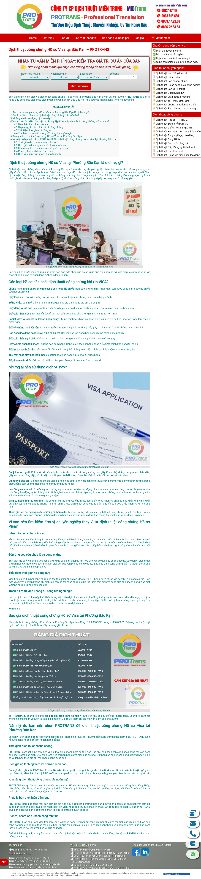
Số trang (114, 73)
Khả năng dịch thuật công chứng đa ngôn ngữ (41, 148)
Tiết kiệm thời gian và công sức (33, 130)
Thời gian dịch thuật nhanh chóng (35, 142)
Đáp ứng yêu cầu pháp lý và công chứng (38, 127)
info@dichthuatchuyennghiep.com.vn (193, 823)
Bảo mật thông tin (85, 37)
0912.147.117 (193, 833)
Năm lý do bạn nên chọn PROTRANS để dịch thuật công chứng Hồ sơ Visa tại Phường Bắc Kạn (63, 139)
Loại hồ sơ (86, 73)
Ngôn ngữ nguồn (30, 73)
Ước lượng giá (79, 86)
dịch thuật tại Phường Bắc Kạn (88, 736)
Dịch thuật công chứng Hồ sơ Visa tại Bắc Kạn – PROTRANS (59, 49)
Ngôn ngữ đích (59, 73)
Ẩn (72, 106)
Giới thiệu (48, 37)
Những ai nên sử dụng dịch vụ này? (31, 118)
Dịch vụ (64, 37)
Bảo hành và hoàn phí (115, 37)
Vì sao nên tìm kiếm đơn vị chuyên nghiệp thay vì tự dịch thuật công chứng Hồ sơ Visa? (59, 121)
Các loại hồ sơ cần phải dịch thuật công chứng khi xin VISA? (44, 115)
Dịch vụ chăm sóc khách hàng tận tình (37, 154)
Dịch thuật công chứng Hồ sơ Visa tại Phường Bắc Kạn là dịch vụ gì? (49, 112)
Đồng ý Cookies (172, 874)
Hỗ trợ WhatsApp (193, 854)
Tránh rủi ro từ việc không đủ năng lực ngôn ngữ (43, 133)
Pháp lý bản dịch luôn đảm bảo (33, 151)
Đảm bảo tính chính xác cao (31, 124)
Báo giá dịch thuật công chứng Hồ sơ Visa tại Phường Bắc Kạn (46, 136)
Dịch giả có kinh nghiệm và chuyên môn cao (40, 145)
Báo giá (139, 37)
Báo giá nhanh (193, 813)
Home (33, 37)
